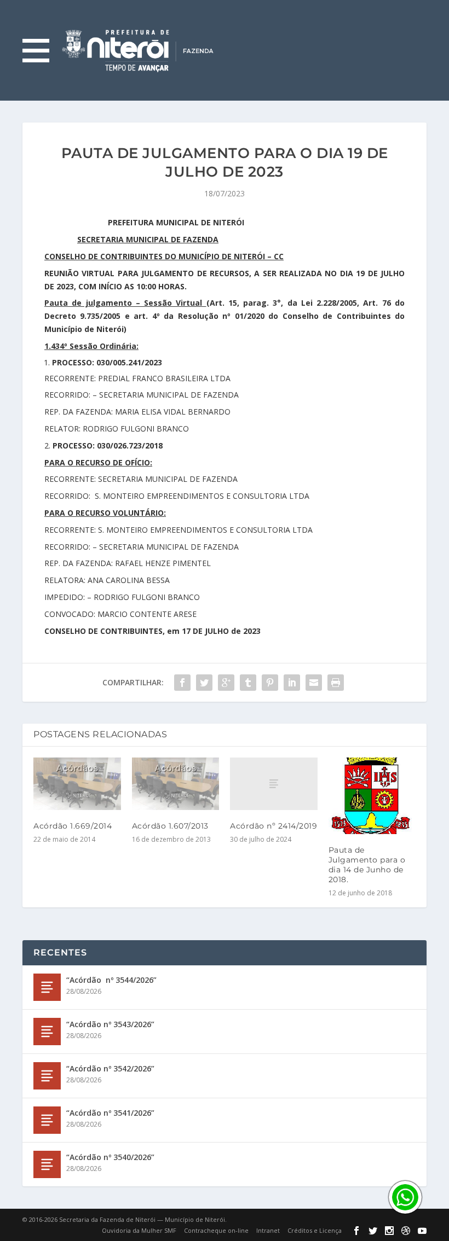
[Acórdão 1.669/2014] (77, 784)
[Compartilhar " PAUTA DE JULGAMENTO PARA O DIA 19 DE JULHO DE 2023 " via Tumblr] (248, 683)
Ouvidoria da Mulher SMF (139, 1230)
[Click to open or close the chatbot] (405, 1197)
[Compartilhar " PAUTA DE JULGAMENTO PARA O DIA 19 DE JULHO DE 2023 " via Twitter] (204, 683)
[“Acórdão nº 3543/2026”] (47, 1031)
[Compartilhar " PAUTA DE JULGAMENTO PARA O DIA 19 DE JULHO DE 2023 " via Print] (336, 683)
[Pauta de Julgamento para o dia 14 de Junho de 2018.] (372, 796)
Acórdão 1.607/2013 (170, 826)
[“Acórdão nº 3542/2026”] (47, 1075)
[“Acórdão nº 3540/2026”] (47, 1164)
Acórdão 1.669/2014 (72, 826)
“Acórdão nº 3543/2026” (110, 1024)
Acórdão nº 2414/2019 (273, 826)
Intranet (268, 1230)
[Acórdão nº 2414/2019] (274, 784)
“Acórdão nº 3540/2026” (110, 1157)
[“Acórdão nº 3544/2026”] (47, 987)
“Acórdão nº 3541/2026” (110, 1113)
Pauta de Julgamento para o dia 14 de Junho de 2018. (367, 865)
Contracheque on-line (216, 1230)
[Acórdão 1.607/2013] (176, 784)
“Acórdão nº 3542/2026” (110, 1068)
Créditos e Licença (314, 1230)
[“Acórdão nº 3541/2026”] (47, 1120)
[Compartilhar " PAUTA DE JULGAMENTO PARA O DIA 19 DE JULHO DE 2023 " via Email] (314, 683)
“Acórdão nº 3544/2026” (111, 980)
